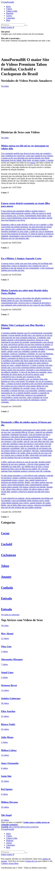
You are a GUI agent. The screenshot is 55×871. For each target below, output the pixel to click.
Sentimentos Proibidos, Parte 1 (14, 127)
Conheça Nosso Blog (9, 863)
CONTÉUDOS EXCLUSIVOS (19, 827)
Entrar (3, 27)
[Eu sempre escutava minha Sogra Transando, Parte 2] (27, 110)
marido (50, 160)
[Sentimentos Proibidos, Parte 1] (27, 121)
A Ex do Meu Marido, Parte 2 (14, 105)
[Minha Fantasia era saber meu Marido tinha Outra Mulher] (27, 285)
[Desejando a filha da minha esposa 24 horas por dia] (27, 416)
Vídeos (9, 9)
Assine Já (10, 27)
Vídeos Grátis (11, 11)
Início (8, 6)
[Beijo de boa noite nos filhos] (27, 88)
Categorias (10, 18)
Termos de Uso (31, 861)
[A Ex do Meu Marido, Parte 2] (27, 99)
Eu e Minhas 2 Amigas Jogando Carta (21, 258)
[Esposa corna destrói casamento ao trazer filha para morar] (27, 198)
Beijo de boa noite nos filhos (13, 94)
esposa (32, 163)
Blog (8, 20)
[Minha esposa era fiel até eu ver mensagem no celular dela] (27, 140)
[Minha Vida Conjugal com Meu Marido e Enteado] (27, 320)
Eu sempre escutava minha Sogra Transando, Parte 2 (24, 116)
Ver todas (5, 138)
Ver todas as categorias (10, 615)
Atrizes (9, 16)
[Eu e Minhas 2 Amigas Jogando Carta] (27, 253)
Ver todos (5, 86)
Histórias (9, 13)
